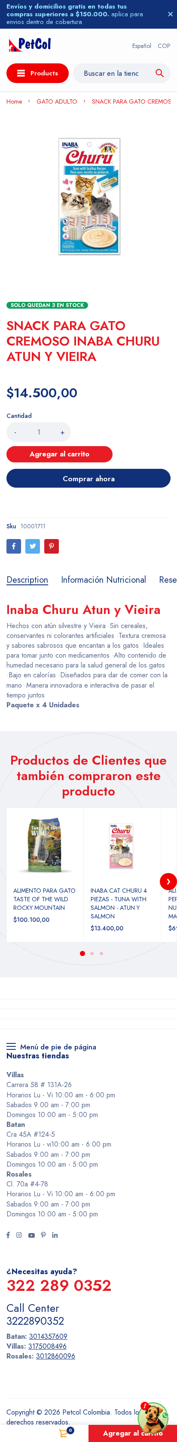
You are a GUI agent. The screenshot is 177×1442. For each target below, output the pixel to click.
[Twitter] (32, 546)
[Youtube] (31, 1236)
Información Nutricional (103, 580)
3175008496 (47, 1346)
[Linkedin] (55, 1236)
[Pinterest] (51, 546)
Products (44, 73)
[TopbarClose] (170, 14)
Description (27, 580)
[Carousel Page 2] (91, 953)
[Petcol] (29, 46)
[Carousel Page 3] (101, 953)
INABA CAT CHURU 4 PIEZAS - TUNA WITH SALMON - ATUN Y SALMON (119, 903)
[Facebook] (13, 546)
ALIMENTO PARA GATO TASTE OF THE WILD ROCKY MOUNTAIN (44, 899)
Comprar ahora (89, 479)
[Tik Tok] (43, 1236)
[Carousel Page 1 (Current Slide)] (82, 953)
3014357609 (48, 1336)
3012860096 (55, 1356)
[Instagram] (19, 1236)
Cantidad (19, 415)
